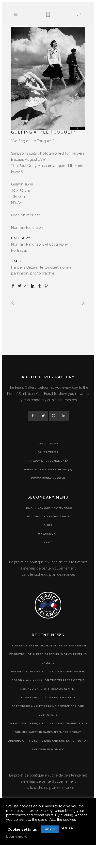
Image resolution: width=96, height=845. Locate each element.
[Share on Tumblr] (39, 285)
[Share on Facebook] (13, 285)
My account (48, 533)
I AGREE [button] (50, 829)
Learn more (17, 836)
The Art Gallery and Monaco (48, 507)
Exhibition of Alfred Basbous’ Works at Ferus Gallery (48, 658)
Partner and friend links (48, 516)
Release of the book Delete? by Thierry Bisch (48, 645)
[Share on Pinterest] (46, 285)
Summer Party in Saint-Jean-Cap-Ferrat (48, 732)
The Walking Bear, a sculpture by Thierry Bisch (48, 723)
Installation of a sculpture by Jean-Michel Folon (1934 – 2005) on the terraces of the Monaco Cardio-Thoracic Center (48, 680)
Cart (48, 542)
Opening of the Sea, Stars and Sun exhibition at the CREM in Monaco (48, 745)
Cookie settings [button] (22, 829)
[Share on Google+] (26, 285)
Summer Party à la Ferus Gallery (48, 697)
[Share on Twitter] (19, 285)
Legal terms (48, 443)
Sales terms (48, 452)
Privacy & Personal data (48, 460)
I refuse (66, 828)
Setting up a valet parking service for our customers (48, 710)
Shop (48, 525)
